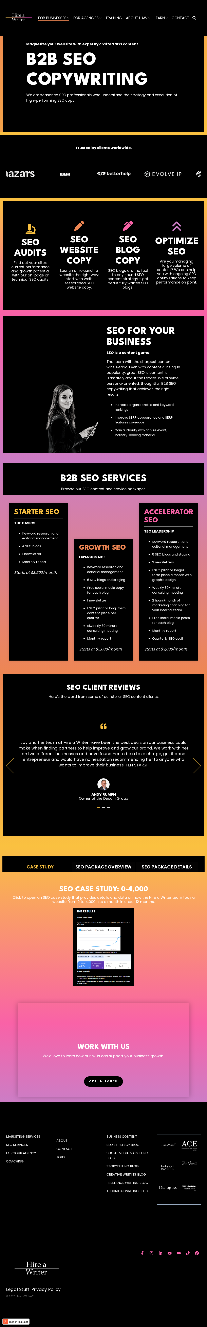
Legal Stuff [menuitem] (17, 1289)
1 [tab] (99, 809)
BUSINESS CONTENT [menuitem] (122, 1136)
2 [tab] (104, 809)
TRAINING (114, 17)
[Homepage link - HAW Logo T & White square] (36, 1282)
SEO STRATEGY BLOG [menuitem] (123, 1144)
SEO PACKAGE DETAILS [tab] (167, 867)
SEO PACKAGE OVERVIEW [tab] (103, 867)
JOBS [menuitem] (60, 1157)
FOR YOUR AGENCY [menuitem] (21, 1153)
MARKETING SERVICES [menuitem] (23, 1136)
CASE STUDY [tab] (40, 867)
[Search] (194, 18)
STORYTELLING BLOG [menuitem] (123, 1166)
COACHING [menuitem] (15, 1161)
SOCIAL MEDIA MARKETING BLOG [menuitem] (128, 1155)
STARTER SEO (36, 512)
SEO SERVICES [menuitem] (17, 1144)
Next (193, 765)
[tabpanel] (103, 762)
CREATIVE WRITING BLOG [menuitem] (126, 1174)
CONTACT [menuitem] (64, 1149)
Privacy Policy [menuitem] (46, 1289)
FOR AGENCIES (86, 17)
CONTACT (180, 17)
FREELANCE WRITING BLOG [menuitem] (127, 1182)
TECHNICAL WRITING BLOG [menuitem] (127, 1191)
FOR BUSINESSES (52, 17)
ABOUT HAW (137, 17)
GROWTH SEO (102, 547)
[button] (142, 1253)
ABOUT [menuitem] (62, 1140)
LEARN (159, 17)
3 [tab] (109, 809)
